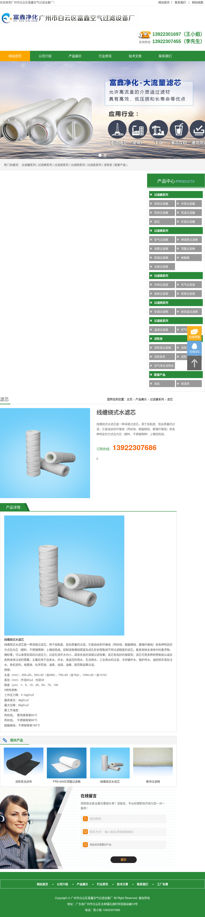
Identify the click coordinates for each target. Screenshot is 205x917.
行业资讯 (105, 56)
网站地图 (197, 2)
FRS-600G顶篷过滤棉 (66, 781)
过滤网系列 (78, 165)
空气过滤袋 (188, 284)
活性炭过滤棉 (162, 347)
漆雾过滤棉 (161, 248)
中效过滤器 (188, 203)
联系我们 (180, 2)
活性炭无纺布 (23, 781)
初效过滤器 (161, 203)
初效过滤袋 (188, 293)
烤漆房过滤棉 (189, 239)
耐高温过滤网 (189, 311)
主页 (129, 399)
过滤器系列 (29, 165)
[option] (102, 110)
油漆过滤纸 (161, 329)
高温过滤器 (188, 212)
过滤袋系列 (61, 165)
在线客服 (194, 337)
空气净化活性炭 (164, 365)
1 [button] (99, 155)
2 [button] (105, 155)
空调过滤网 (161, 311)
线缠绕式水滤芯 (110, 781)
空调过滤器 (188, 221)
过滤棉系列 (45, 165)
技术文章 (135, 56)
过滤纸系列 (94, 165)
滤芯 (157, 221)
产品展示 (75, 56)
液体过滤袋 (161, 293)
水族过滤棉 (161, 266)
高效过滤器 (161, 212)
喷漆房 (185, 383)
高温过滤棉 (161, 257)
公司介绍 (45, 56)
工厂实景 (162, 884)
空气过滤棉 (161, 239)
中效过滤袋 (161, 284)
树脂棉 (185, 257)
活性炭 (108, 165)
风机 (157, 383)
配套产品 (120, 165)
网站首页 (164, 2)
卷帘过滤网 (153, 781)
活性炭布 (159, 356)
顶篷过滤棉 (188, 248)
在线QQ (194, 351)
